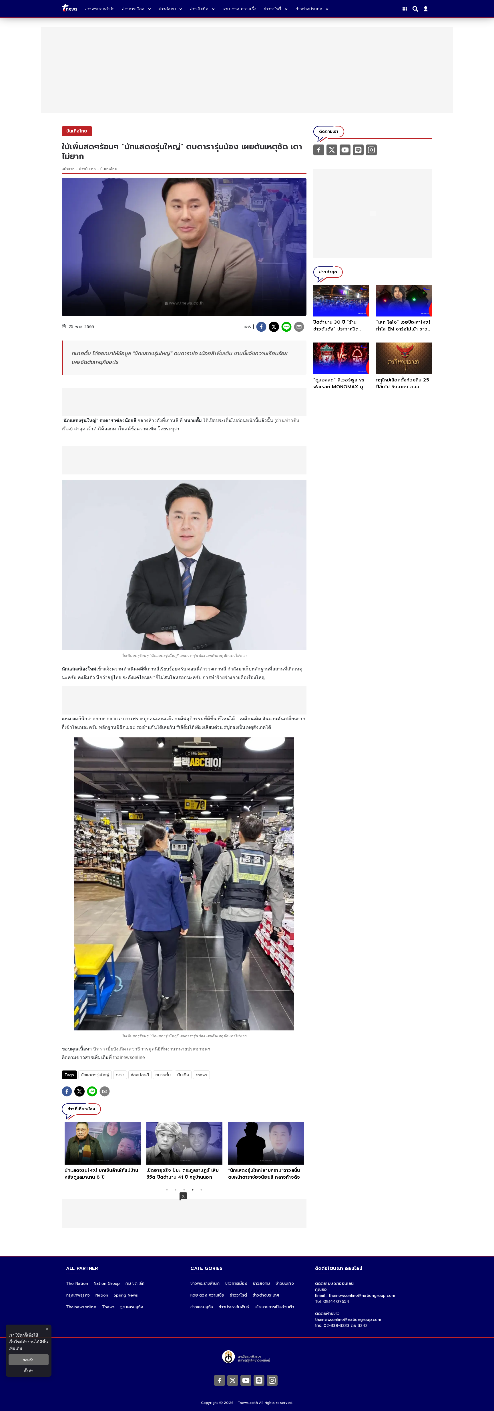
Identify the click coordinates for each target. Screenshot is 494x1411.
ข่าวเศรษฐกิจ (201, 1307)
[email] (299, 327)
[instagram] (371, 149)
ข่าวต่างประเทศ (266, 1295)
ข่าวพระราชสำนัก (204, 1284)
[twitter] (274, 327)
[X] (331, 149)
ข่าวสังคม (261, 1284)
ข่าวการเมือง (236, 1284)
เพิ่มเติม (15, 1348)
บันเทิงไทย (108, 169)
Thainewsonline (81, 1307)
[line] (286, 327)
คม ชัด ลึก (135, 1284)
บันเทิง (183, 1075)
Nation (101, 1295)
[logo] (69, 9)
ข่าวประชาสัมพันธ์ (234, 1307)
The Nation (77, 1284)
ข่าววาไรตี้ (238, 1295)
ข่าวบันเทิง (87, 169)
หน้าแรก (68, 169)
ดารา (120, 1075)
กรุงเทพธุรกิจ (78, 1295)
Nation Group (107, 1284)
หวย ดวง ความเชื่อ (207, 1295)
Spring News (126, 1295)
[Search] (416, 9)
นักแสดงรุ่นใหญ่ (95, 1075)
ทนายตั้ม (163, 1075)
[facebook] (261, 327)
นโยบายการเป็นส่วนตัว (274, 1307)
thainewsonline (129, 1057)
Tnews (108, 1307)
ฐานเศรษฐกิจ (131, 1307)
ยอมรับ (29, 1359)
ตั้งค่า (28, 1371)
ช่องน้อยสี (140, 1075)
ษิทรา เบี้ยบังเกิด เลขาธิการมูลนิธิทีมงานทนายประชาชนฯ (151, 1048)
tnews (201, 1075)
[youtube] (345, 149)
